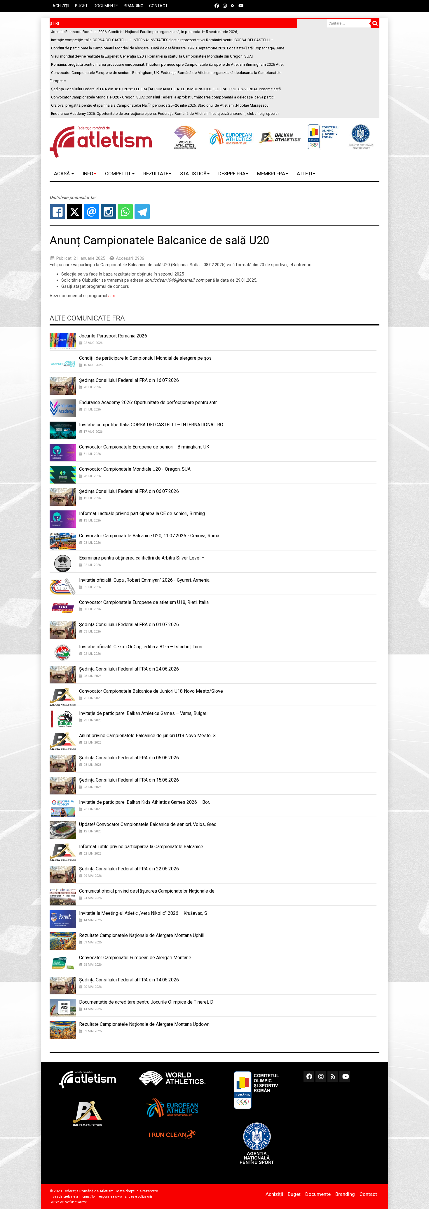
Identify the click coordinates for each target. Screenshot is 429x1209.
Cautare (375, 23)
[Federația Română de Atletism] (101, 142)
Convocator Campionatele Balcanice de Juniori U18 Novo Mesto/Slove (151, 691)
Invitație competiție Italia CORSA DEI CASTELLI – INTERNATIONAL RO (151, 424)
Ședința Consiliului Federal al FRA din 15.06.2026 (129, 780)
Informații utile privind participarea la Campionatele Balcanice (141, 846)
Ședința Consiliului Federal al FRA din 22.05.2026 (129, 869)
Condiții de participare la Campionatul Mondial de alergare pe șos (145, 358)
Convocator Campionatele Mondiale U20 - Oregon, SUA (135, 469)
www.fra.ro (122, 1196)
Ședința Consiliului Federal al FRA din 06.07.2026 (129, 491)
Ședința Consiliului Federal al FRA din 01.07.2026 (129, 624)
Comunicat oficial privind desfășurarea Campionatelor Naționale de (146, 891)
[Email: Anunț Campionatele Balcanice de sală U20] (91, 211)
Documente (106, 6)
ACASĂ (62, 173)
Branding (133, 6)
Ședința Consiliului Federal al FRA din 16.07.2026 (129, 380)
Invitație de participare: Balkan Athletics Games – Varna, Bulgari (143, 713)
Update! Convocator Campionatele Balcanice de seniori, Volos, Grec (147, 824)
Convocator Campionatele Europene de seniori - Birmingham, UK (144, 447)
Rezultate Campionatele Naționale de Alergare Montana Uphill (141, 935)
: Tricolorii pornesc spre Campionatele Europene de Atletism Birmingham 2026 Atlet (167, 64)
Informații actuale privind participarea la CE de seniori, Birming (142, 513)
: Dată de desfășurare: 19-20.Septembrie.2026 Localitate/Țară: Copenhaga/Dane (167, 48)
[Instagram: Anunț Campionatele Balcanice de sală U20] (108, 211)
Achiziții (61, 6)
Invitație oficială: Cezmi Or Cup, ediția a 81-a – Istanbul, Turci (140, 646)
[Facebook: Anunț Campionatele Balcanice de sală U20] (57, 211)
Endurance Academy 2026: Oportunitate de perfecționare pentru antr (148, 402)
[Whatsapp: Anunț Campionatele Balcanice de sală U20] (125, 211)
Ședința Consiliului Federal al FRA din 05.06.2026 (129, 758)
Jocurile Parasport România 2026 (113, 336)
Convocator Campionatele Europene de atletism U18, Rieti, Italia (144, 602)
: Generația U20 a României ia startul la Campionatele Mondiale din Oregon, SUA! (152, 56)
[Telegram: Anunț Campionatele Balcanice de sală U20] (142, 211)
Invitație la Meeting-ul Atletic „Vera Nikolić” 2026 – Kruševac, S (143, 913)
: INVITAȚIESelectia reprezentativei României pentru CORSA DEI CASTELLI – (162, 40)
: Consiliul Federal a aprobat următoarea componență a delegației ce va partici (163, 97)
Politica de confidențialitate (68, 1202)
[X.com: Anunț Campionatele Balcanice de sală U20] (74, 211)
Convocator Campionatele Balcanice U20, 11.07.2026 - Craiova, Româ (149, 535)
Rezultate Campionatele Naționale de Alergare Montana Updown (144, 1024)
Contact (158, 6)
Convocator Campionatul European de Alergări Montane (135, 957)
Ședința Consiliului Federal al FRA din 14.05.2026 (129, 980)
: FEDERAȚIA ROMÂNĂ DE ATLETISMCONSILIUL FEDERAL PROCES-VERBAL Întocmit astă (166, 89)
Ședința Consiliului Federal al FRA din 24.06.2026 (129, 669)
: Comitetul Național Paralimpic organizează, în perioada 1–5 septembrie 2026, (144, 32)
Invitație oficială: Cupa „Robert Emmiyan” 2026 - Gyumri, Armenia (144, 580)
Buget (81, 6)
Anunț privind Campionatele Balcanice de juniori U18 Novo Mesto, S (147, 735)
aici (111, 295)
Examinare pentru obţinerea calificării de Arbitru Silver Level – (142, 558)
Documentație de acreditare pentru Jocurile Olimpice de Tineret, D (146, 1002)
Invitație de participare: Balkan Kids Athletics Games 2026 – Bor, (144, 802)
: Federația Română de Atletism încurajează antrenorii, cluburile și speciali (165, 113)
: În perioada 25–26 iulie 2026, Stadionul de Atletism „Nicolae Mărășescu (159, 105)
